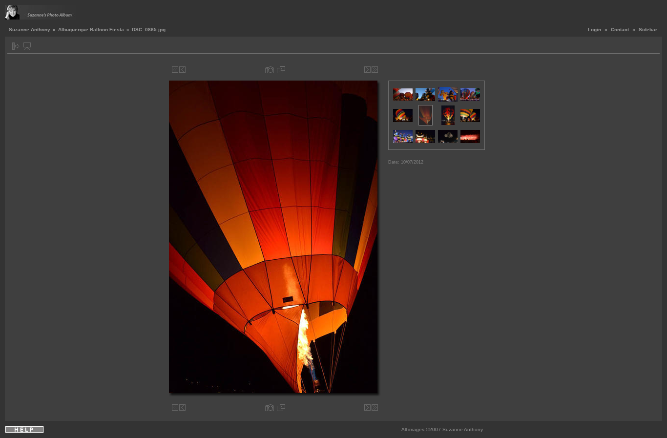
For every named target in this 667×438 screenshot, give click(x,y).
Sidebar (648, 29)
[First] (175, 69)
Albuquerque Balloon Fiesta (91, 29)
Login (594, 29)
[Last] (374, 69)
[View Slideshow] (27, 46)
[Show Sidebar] (16, 46)
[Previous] (182, 69)
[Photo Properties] (269, 69)
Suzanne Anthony (29, 29)
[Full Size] (281, 69)
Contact (620, 29)
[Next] (367, 69)
